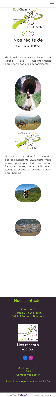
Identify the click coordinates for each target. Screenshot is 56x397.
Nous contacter (28, 301)
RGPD (28, 378)
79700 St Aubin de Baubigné (28, 316)
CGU (28, 371)
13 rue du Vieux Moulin (28, 313)
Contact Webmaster (28, 375)
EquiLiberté (28, 309)
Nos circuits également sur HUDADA (28, 381)
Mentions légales (28, 368)
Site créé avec (12, 395)
